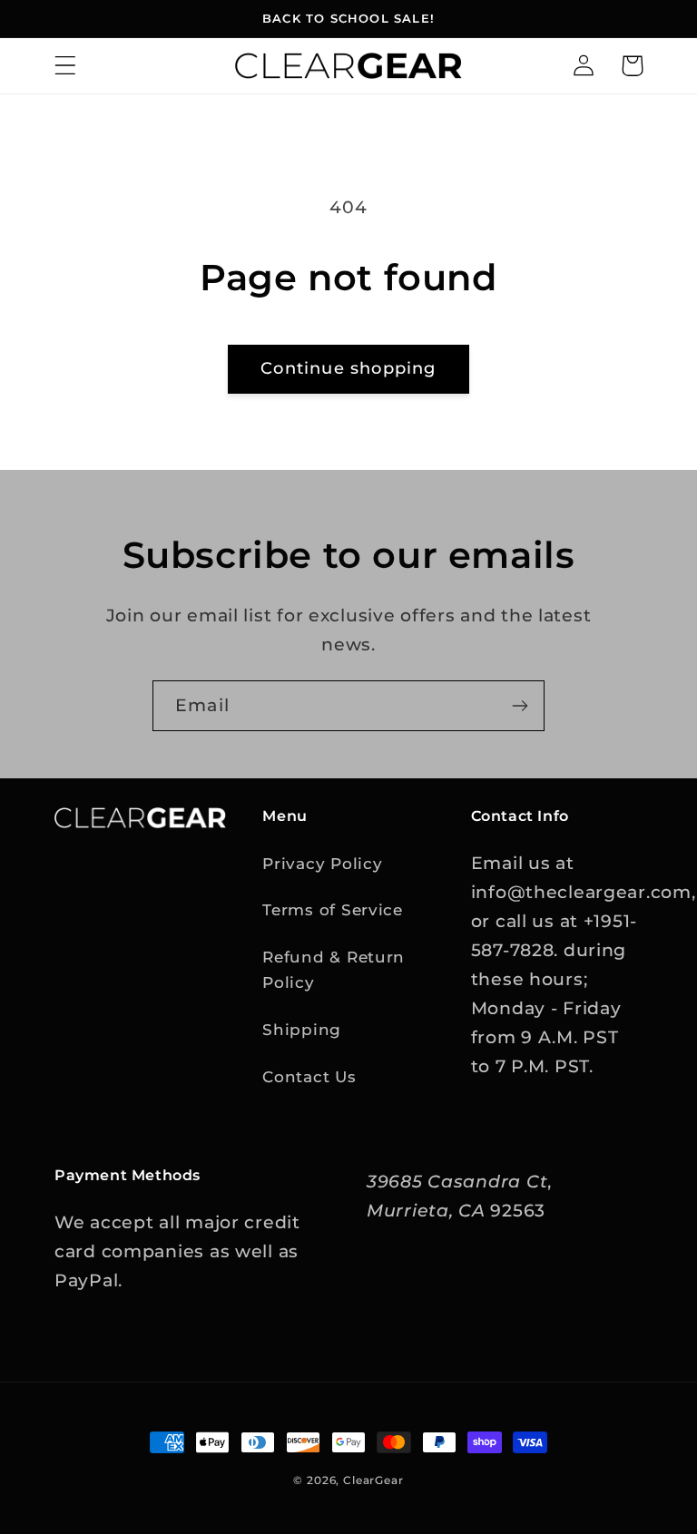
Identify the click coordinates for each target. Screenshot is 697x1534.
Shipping (301, 1030)
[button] (66, 66)
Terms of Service (332, 910)
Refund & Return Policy (333, 970)
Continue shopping (348, 368)
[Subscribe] (520, 705)
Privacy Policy (322, 864)
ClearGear (373, 1480)
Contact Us (309, 1077)
